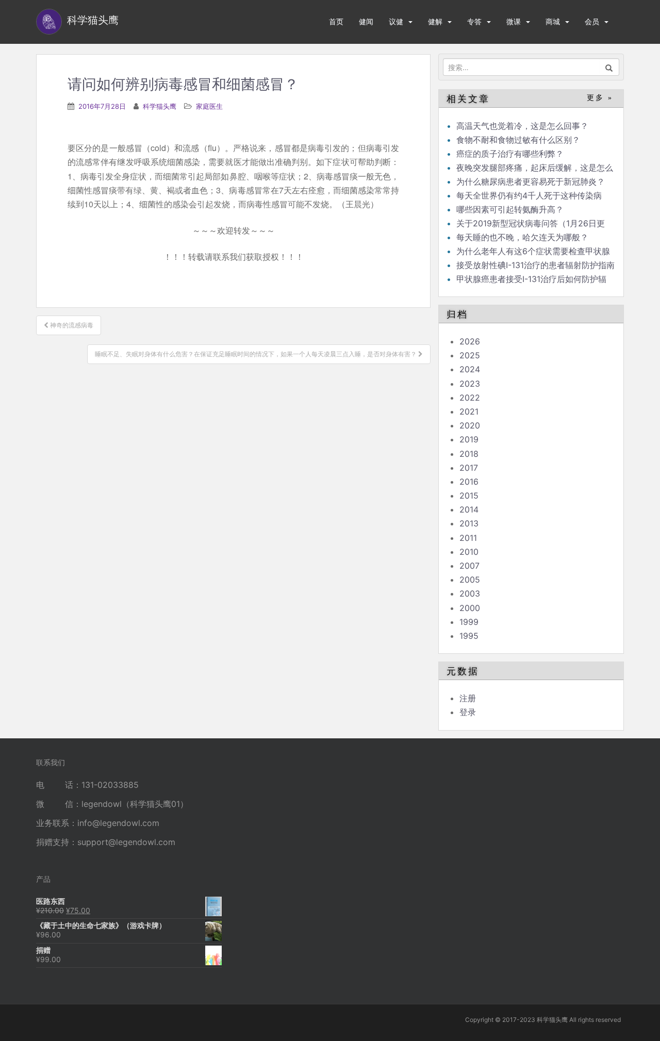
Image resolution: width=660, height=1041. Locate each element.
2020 (469, 425)
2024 (469, 369)
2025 (469, 355)
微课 (513, 21)
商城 (553, 21)
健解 (435, 21)
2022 (469, 397)
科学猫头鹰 (159, 106)
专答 (474, 21)
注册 (467, 698)
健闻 (366, 21)
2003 (469, 593)
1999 (468, 622)
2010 (468, 552)
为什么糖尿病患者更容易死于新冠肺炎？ (530, 181)
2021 (468, 411)
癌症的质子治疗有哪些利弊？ (510, 153)
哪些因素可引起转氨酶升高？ (510, 209)
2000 (469, 608)
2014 (468, 509)
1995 (468, 636)
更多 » (600, 98)
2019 (468, 439)
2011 (468, 538)
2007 (469, 565)
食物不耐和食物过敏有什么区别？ (518, 140)
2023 (469, 383)
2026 (469, 341)
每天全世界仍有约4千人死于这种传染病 (529, 195)
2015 (468, 495)
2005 (469, 579)
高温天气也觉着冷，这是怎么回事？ (522, 126)
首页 (336, 21)
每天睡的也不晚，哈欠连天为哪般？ (522, 237)
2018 (468, 454)
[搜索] (609, 67)
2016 (468, 481)
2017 (468, 467)
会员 (592, 21)
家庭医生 (209, 106)
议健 (396, 21)
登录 (467, 712)
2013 (468, 523)
